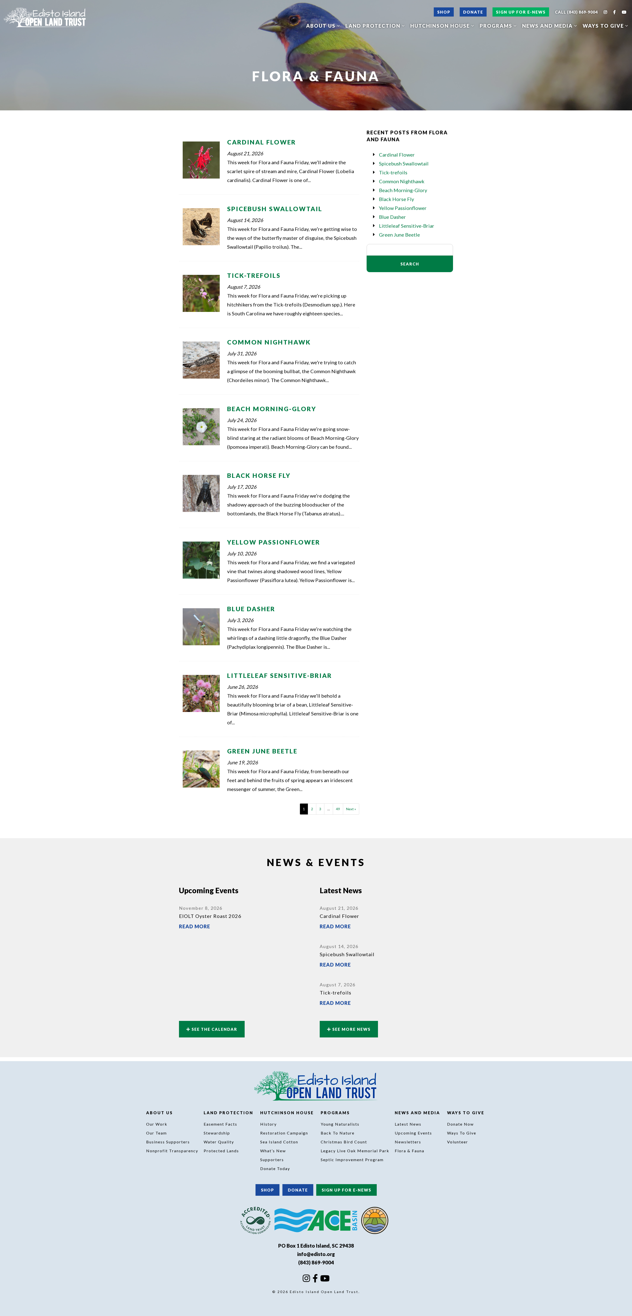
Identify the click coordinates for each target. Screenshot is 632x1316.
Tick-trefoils (254, 275)
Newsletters (408, 1141)
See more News (351, 1029)
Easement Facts (220, 1124)
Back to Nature (338, 1133)
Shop (443, 12)
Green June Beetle (262, 751)
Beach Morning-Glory (271, 408)
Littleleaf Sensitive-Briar (279, 675)
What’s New (273, 1150)
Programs (497, 26)
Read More (194, 926)
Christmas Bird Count (344, 1141)
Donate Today (275, 1168)
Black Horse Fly (259, 475)
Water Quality (219, 1141)
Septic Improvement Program (352, 1159)
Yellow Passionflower (273, 542)
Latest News (408, 1124)
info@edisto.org (316, 1254)
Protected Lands (221, 1150)
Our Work (156, 1124)
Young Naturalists (340, 1124)
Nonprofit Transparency (172, 1150)
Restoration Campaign (284, 1133)
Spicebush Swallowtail (274, 208)
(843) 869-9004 (316, 1262)
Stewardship (217, 1133)
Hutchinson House (440, 26)
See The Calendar (213, 1029)
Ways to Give (604, 26)
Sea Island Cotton (279, 1141)
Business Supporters (168, 1141)
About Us (321, 26)
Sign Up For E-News (521, 12)
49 (338, 809)
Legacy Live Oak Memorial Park (355, 1150)
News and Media (548, 26)
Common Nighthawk (269, 342)
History (268, 1124)
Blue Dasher (251, 608)
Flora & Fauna (409, 1150)
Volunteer (457, 1141)
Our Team (156, 1133)
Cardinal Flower (261, 142)
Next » (351, 809)
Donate (473, 12)
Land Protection (373, 26)
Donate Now (460, 1124)
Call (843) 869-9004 (576, 12)
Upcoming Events (413, 1133)
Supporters (272, 1159)
